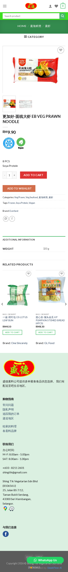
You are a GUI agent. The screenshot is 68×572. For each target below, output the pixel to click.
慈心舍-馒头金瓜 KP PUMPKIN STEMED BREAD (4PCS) (50, 320)
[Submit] (62, 16)
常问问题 (8, 404)
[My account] (50, 6)
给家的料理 (10, 426)
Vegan (32, 202)
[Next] (60, 69)
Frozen (11, 202)
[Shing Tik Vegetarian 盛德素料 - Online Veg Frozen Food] (31, 6)
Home (21, 26)
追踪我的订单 (11, 413)
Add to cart (33, 175)
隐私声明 (8, 409)
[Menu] (5, 6)
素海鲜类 (35, 26)
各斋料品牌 (10, 430)
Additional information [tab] (19, 239)
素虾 (48, 26)
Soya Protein (22, 202)
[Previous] (8, 69)
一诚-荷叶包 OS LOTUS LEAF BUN (15, 319)
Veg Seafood (32, 197)
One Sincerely (19, 343)
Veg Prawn (19, 197)
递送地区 (8, 418)
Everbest (14, 210)
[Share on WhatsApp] (6, 219)
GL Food (49, 343)
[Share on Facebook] (12, 219)
